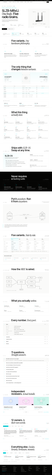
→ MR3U (23, 259)
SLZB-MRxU (14, 469)
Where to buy (37, 470)
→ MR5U (41, 259)
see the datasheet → (46, 0)
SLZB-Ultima (14, 468)
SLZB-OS (22, 467)
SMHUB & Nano (15, 467)
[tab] (15, 34)
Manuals (29, 467)
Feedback (45, 470)
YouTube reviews (45, 469)
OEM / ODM (37, 467)
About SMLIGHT (45, 467)
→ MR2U (14, 259)
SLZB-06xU (14, 470)
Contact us (45, 471)
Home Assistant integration (23, 471)
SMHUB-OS (22, 468)
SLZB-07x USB (14, 471)
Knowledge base (30, 468)
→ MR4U (32, 259)
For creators (37, 469)
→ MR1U (5, 259)
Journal (44, 468)
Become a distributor (38, 468)
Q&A (28, 469)
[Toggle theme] (43, 2)
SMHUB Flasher (22, 469)
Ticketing (29, 470)
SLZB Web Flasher (23, 470)
